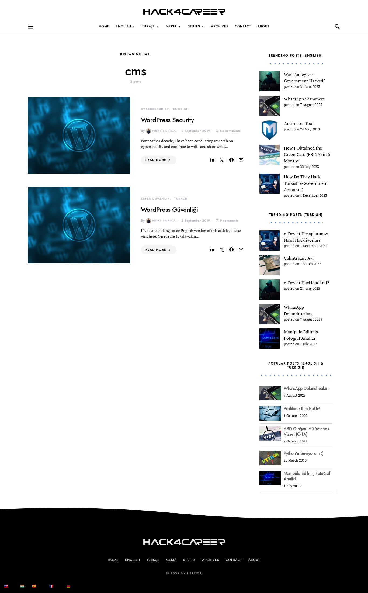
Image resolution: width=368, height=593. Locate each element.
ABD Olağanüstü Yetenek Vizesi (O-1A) (306, 431)
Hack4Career (184, 12)
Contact (243, 26)
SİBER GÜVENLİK (155, 199)
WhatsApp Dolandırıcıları (306, 388)
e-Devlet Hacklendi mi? (306, 283)
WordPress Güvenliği (169, 209)
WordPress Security (167, 119)
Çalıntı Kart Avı (299, 258)
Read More (155, 160)
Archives (219, 26)
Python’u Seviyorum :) (304, 453)
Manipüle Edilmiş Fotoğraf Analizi (307, 476)
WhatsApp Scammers (304, 99)
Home (104, 26)
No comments (230, 131)
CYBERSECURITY (155, 109)
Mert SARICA (164, 131)
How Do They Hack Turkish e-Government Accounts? (306, 183)
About (263, 26)
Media (171, 26)
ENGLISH (123, 26)
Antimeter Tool (299, 123)
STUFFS (194, 26)
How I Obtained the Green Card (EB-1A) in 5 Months (307, 154)
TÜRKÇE (148, 26)
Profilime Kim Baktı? (302, 409)
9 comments (229, 221)
